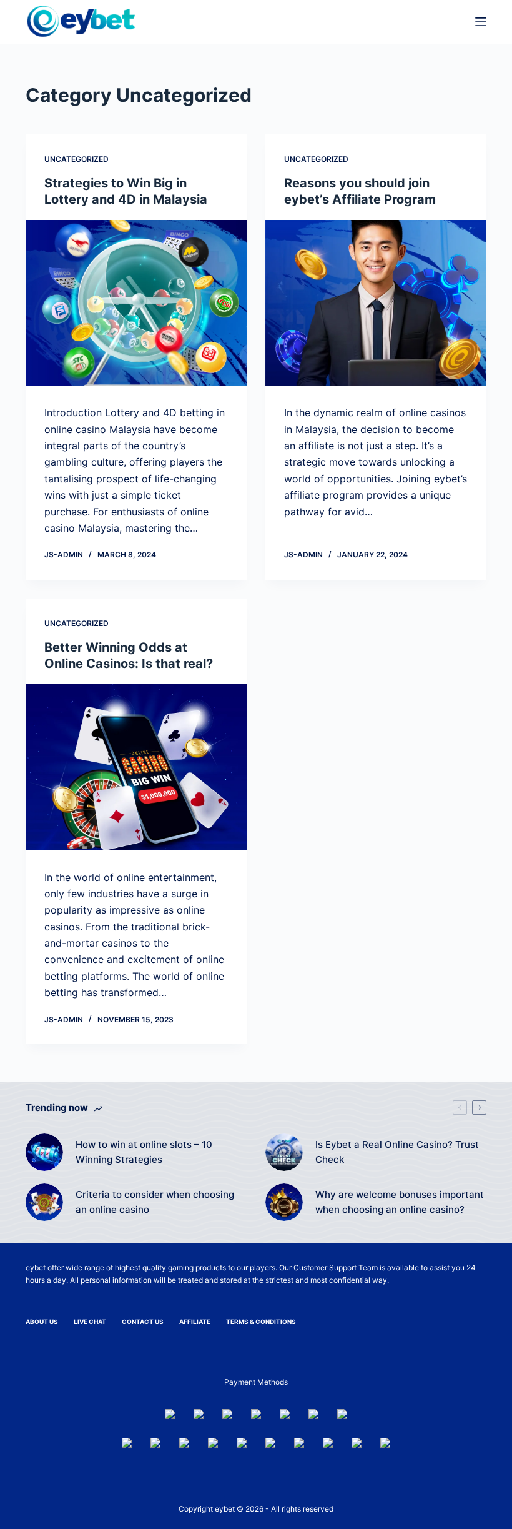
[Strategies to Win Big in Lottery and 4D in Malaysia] (136, 303)
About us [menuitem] (42, 1321)
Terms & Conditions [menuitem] (261, 1321)
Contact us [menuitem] (143, 1321)
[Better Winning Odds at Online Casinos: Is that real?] (136, 767)
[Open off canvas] (480, 21)
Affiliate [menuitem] (194, 1321)
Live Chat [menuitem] (90, 1321)
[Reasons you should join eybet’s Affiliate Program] (375, 303)
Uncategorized (76, 159)
